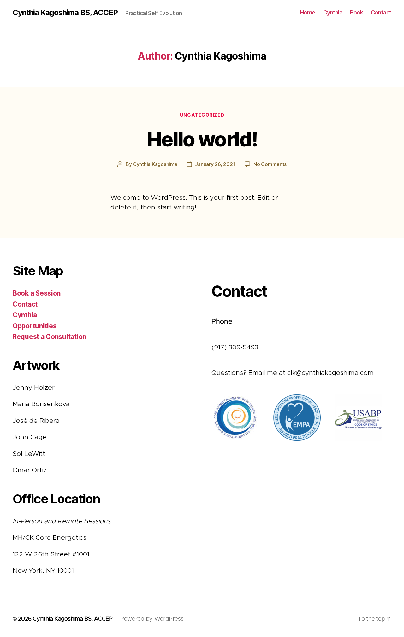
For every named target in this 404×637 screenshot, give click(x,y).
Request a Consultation (49, 337)
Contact (381, 12)
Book (356, 12)
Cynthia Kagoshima (155, 164)
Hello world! (202, 139)
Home (307, 12)
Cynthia (332, 12)
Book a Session (37, 293)
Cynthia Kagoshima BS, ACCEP (65, 12)
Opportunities (35, 326)
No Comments (270, 164)
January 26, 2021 (215, 164)
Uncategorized (202, 115)
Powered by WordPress (152, 619)
